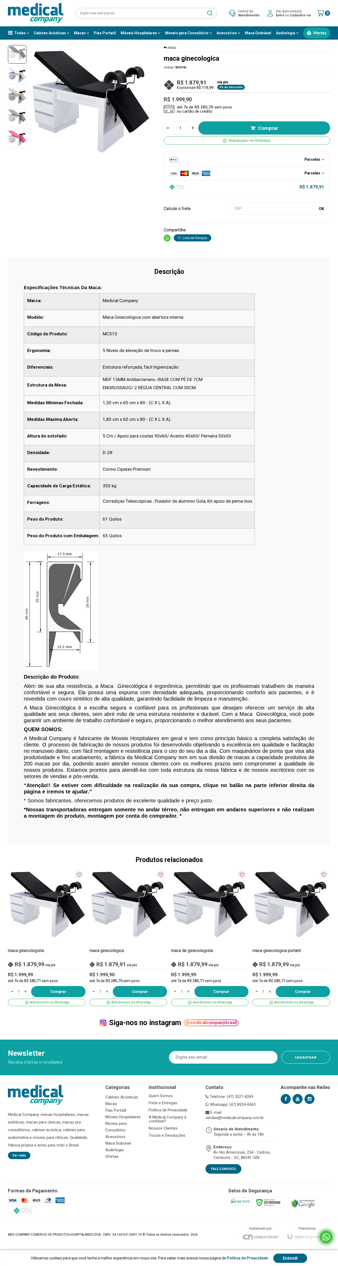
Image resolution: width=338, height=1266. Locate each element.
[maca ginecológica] (128, 937)
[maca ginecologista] (47, 937)
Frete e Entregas (163, 1103)
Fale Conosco (223, 1169)
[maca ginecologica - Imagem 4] (17, 117)
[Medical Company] (35, 13)
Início (172, 48)
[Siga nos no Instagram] (309, 1099)
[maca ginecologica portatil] (291, 937)
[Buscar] (209, 13)
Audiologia (114, 1150)
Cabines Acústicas (121, 1097)
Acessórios (115, 1136)
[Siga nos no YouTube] (298, 1099)
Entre (280, 15)
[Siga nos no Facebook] (286, 1099)
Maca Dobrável (118, 1143)
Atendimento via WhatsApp (250, 140)
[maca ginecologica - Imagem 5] (17, 139)
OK (321, 208)
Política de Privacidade (168, 1110)
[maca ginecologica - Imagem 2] (17, 75)
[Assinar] (305, 1057)
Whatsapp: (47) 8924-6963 (232, 1104)
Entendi (290, 1258)
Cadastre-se (300, 15)
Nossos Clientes (163, 1128)
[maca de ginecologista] (210, 937)
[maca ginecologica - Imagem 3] (17, 96)
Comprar (268, 128)
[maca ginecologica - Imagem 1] (17, 54)
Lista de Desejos (194, 238)
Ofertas (112, 1156)
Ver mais (19, 1155)
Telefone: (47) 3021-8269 (231, 1096)
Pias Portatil (115, 1110)
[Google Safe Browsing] (303, 1203)
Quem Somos (161, 1096)
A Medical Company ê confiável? (167, 1119)
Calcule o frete (177, 208)
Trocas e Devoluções (167, 1136)
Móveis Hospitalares (123, 1117)
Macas (111, 1103)
